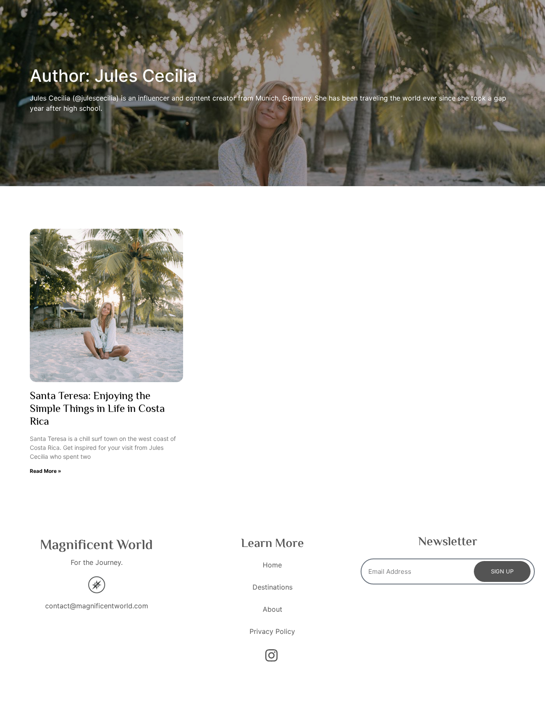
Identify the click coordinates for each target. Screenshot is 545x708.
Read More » (45, 471)
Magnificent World (96, 546)
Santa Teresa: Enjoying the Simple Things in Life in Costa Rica (97, 410)
